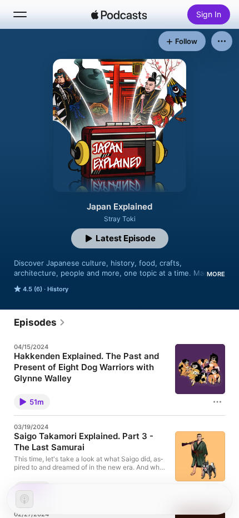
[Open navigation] (20, 14)
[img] (119, 14)
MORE (216, 274)
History (57, 289)
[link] (40, 322)
